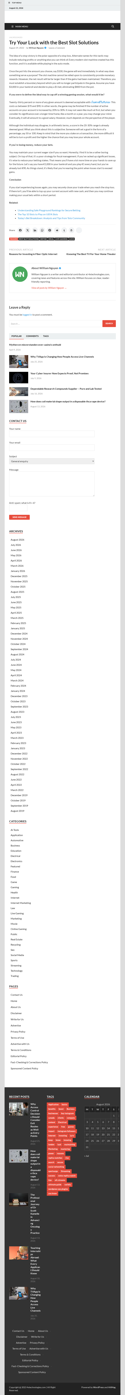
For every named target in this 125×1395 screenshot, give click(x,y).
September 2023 (19, 706)
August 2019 (17, 810)
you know (52, 1193)
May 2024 (16, 670)
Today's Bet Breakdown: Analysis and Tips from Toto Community (51, 218)
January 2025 (18, 628)
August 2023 (17, 711)
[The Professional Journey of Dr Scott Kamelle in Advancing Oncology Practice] (18, 1194)
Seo (12, 949)
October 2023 (18, 701)
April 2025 (16, 612)
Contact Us (17, 994)
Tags (46, 336)
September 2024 (19, 649)
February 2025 (18, 623)
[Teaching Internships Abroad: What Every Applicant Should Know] (18, 1248)
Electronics (16, 861)
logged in (27, 314)
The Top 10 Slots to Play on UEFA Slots (38, 214)
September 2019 (19, 805)
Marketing (16, 918)
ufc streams (60, 1180)
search (51, 1162)
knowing (67, 1140)
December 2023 (19, 696)
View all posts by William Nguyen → (49, 287)
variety (67, 1184)
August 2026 (17, 539)
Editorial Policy (19, 1056)
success (51, 1175)
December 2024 (19, 633)
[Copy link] (79, 230)
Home (14, 1000)
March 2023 (17, 737)
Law (13, 908)
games (71, 1126)
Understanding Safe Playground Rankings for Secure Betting (49, 210)
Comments (32, 336)
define (43, 239)
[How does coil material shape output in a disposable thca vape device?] (18, 401)
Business (15, 845)
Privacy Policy (18, 1031)
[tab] (16, 336)
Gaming (15, 887)
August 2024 (17, 654)
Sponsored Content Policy (24, 1068)
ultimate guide (54, 1184)
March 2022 (17, 789)
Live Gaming (61, 239)
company (71, 1118)
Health (14, 892)
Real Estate (16, 939)
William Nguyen (36, 48)
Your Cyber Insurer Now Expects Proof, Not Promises (59, 373)
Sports (14, 960)
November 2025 (19, 581)
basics (64, 1104)
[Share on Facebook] (20, 230)
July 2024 (16, 659)
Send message (19, 517)
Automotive (17, 840)
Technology (17, 970)
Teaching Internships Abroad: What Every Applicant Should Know (35, 1260)
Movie (14, 923)
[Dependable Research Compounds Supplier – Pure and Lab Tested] (18, 388)
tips (50, 1180)
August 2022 (17, 774)
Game (14, 882)
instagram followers (66, 1131)
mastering (65, 1149)
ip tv (72, 1135)
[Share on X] (27, 230)
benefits (51, 1109)
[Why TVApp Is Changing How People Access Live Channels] (18, 356)
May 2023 (16, 727)
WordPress (98, 1387)
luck (71, 239)
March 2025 (17, 617)
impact (51, 1131)
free (63, 1126)
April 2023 (16, 732)
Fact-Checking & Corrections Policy (29, 1062)
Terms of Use (17, 1037)
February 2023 (18, 743)
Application (17, 835)
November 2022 (19, 758)
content (51, 1122)
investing (63, 1135)
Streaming (16, 965)
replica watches (55, 1158)
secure (60, 1162)
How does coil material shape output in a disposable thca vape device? (67, 401)
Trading (15, 975)
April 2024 (16, 675)
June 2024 (16, 664)
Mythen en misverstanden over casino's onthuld (35, 344)
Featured (15, 866)
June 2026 (16, 550)
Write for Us (17, 1019)
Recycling (16, 944)
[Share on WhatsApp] (42, 230)
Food (13, 876)
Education (16, 850)
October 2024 (18, 643)
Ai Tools (15, 829)
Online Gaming (19, 928)
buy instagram (67, 1113)
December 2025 (19, 576)
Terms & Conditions (21, 1049)
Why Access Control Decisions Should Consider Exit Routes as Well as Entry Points (35, 1119)
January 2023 (18, 748)
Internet (15, 897)
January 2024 (18, 690)
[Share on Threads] (71, 230)
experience (53, 1126)
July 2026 (16, 544)
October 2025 (18, 586)
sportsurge (53, 1171)
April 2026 (16, 560)
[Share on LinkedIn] (35, 230)
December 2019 (19, 795)
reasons (60, 1153)
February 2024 (18, 685)
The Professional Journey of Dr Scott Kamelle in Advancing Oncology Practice (35, 1213)
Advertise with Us (20, 1043)
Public (14, 934)
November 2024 (19, 638)
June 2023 (16, 722)
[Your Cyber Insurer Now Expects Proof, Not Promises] (18, 373)
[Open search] (113, 26)
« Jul (86, 1155)
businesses (53, 1113)
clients (61, 1118)
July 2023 (16, 716)
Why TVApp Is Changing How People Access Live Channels (62, 356)
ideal (51, 239)
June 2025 (16, 602)
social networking (56, 1167)
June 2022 (16, 779)
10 (87, 1128)
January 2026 (18, 570)
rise (67, 1158)
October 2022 (18, 763)
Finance (15, 871)
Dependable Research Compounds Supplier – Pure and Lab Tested (66, 388)
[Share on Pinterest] (49, 230)
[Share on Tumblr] (64, 230)
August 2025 (17, 591)
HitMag (111, 1387)
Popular (16, 336)
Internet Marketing (21, 902)
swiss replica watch (66, 1175)
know (58, 1140)
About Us (16, 1007)
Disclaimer (16, 1013)
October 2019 (18, 800)
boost (61, 1109)
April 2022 (16, 784)
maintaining (69, 1144)
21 (108, 1134)
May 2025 (16, 607)
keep (50, 1140)
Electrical (15, 855)
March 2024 (17, 680)
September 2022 (19, 769)
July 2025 (16, 596)
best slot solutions (29, 239)
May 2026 (16, 555)
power (51, 1153)
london (51, 1144)
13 (103, 1128)
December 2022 (19, 753)
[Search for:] (62, 323)
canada (51, 1118)
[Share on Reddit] (57, 230)
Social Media (17, 955)
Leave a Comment (57, 48)
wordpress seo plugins (58, 1189)
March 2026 (17, 565)
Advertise (16, 1025)
